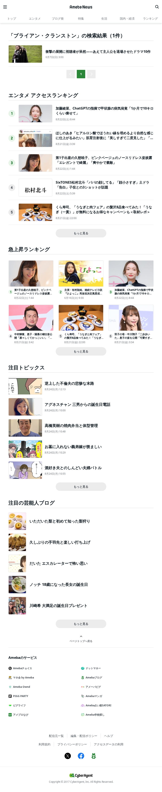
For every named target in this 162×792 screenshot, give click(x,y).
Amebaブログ (94, 677)
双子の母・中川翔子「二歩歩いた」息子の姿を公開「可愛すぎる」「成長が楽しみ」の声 (132, 337)
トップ (11, 18)
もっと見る (81, 233)
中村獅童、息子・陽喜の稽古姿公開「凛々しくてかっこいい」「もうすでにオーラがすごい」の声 (33, 337)
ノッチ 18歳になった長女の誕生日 (59, 584)
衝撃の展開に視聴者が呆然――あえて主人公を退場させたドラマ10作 (98, 51)
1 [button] (81, 74)
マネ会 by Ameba (23, 677)
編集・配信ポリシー (84, 736)
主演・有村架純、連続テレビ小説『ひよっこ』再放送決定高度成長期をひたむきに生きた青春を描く (83, 293)
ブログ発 (58, 18)
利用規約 (44, 744)
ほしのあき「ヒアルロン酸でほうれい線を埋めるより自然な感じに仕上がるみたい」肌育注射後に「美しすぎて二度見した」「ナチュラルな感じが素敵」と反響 (105, 138)
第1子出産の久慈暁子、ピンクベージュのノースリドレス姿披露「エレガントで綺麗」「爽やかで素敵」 (104, 160)
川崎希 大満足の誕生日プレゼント (59, 605)
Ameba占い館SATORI (98, 705)
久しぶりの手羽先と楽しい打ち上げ (60, 542)
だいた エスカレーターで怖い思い (59, 563)
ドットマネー (93, 668)
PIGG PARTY (20, 696)
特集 (81, 18)
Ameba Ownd (21, 687)
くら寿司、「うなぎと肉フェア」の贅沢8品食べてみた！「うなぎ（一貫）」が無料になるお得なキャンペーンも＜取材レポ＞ (104, 209)
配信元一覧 (56, 736)
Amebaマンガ (94, 696)
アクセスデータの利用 (108, 744)
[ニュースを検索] (156, 6)
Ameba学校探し (95, 714)
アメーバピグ (93, 687)
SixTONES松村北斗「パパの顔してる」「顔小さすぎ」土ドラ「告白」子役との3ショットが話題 (102, 184)
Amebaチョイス (22, 668)
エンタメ (35, 18)
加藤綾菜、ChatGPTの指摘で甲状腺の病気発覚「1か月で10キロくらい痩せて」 (134, 293)
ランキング (150, 18)
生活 (104, 18)
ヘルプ (108, 736)
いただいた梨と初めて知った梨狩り (60, 521)
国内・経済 (127, 18)
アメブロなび (20, 714)
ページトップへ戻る (81, 641)
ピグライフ (19, 705)
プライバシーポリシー (72, 744)
